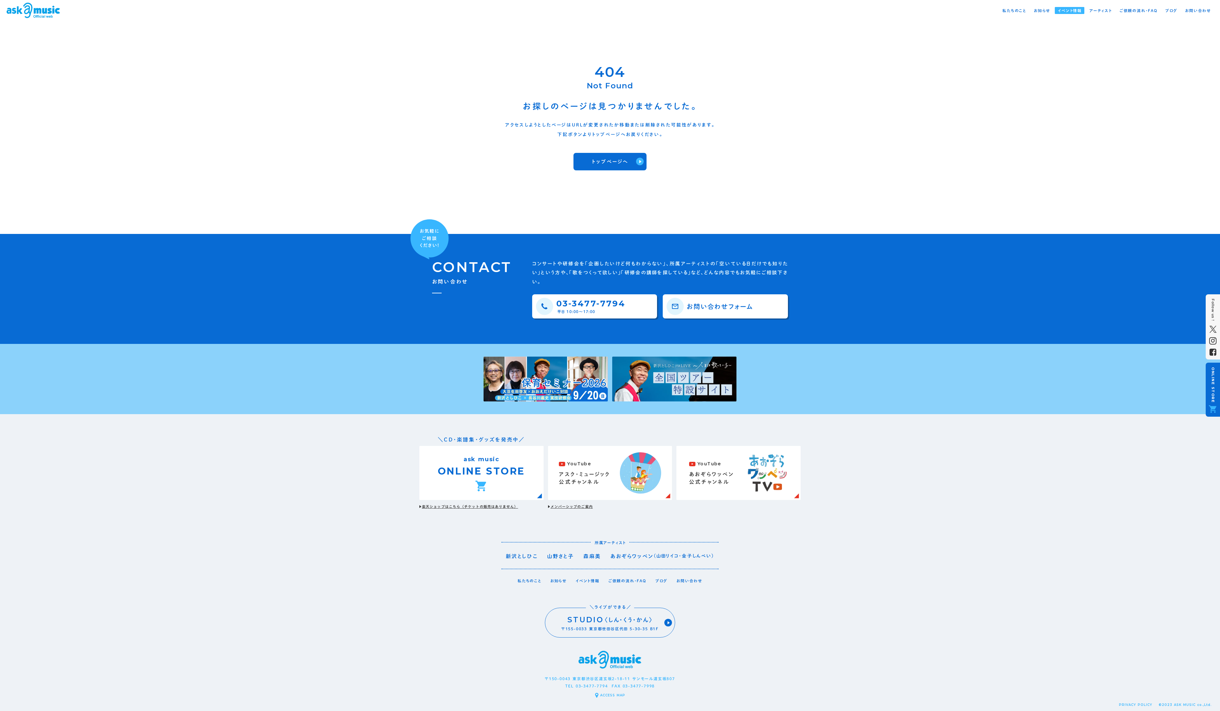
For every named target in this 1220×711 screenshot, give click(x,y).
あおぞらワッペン (631, 556)
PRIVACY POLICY (1135, 705)
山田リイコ (667, 556)
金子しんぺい (696, 556)
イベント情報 (588, 581)
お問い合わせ (689, 581)
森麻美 (592, 556)
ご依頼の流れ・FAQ (627, 581)
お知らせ (558, 581)
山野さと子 (560, 556)
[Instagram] (1213, 341)
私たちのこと (529, 581)
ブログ (661, 581)
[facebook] (1213, 352)
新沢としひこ (522, 556)
